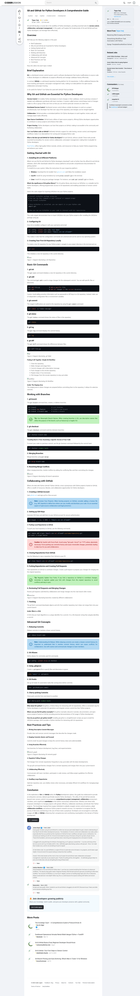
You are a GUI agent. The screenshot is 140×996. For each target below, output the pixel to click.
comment (34, 820)
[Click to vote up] (34, 863)
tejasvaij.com (117, 16)
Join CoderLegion (36, 907)
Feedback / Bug (49, 982)
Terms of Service (35, 986)
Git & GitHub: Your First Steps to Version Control (51, 951)
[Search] (96, 2)
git (37, 16)
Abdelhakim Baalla (42, 953)
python (31, 16)
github (42, 16)
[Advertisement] (63, 969)
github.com (33, 495)
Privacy (57, 982)
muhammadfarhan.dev (43, 945)
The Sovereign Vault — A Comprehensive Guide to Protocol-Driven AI (58, 923)
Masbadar (39, 937)
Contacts (70, 982)
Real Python (31, 146)
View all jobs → (111, 76)
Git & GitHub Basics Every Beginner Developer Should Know (55, 942)
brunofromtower (41, 961)
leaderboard (114, 107)
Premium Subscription (89, 982)
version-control (52, 16)
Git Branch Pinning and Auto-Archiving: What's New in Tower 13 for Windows (61, 959)
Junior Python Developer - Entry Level (117, 56)
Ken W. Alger (40, 926)
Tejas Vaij (117, 11)
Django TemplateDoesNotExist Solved (119, 44)
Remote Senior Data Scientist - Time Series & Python (119, 69)
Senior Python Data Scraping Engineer (117, 62)
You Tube (77, 982)
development (62, 16)
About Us (63, 982)
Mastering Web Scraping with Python (119, 35)
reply (38, 863)
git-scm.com (61, 172)
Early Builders (46, 986)
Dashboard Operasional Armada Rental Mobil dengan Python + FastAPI (59, 934)
